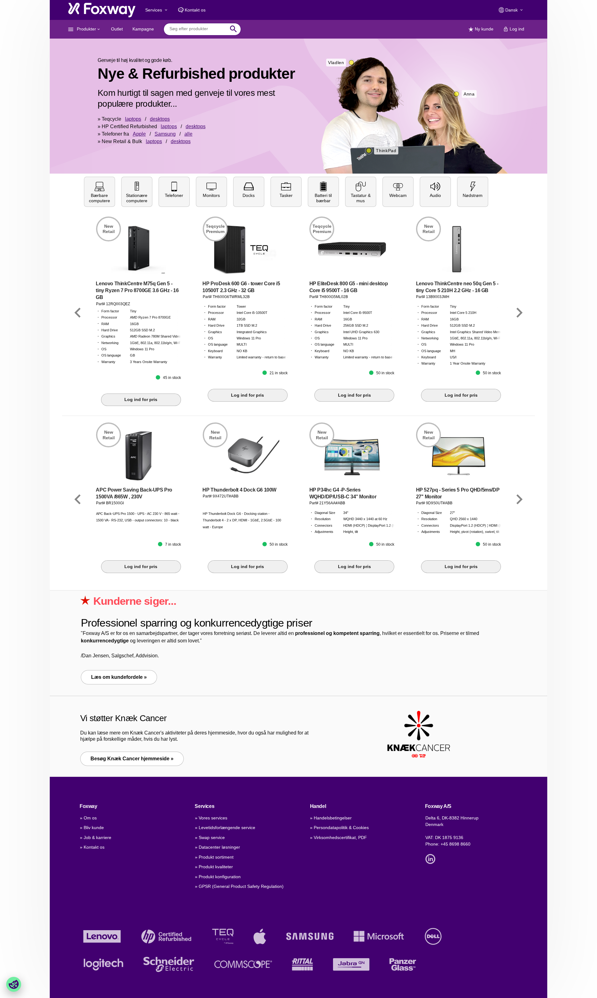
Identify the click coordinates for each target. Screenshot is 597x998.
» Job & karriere (95, 837)
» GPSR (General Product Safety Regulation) (239, 886)
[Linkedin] (431, 858)
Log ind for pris (140, 399)
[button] (99, 192)
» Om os (88, 817)
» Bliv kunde (92, 827)
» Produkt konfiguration (218, 876)
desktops (160, 119)
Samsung (165, 134)
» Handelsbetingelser (331, 817)
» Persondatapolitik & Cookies (339, 827)
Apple (139, 134)
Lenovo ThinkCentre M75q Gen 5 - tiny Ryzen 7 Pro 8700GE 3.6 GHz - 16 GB (137, 290)
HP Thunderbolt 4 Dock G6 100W (239, 489)
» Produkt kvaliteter (214, 866)
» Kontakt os (92, 847)
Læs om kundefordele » (119, 677)
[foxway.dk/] (102, 9)
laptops (133, 119)
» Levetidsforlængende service (225, 827)
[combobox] (197, 29)
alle (188, 134)
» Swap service (210, 837)
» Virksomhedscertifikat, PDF (338, 837)
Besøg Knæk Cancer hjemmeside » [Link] (132, 758)
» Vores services (211, 817)
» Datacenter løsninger (217, 847)
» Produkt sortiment (214, 857)
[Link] (78, 313)
